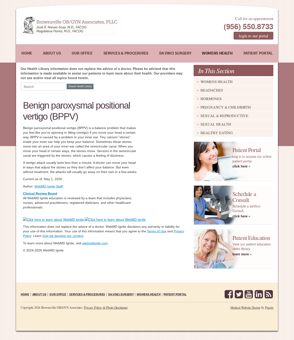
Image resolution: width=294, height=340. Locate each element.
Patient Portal (258, 53)
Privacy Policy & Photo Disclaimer (106, 307)
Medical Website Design (245, 307)
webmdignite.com (95, 243)
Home (26, 53)
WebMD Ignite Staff (48, 186)
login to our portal (253, 35)
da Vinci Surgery (175, 53)
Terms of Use (156, 231)
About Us (52, 53)
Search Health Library (80, 86)
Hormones (211, 98)
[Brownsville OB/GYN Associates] (93, 26)
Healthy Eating (217, 132)
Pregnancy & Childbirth (226, 107)
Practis (269, 307)
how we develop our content (62, 236)
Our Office (82, 53)
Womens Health (217, 53)
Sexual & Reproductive (224, 115)
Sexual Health (216, 124)
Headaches (212, 90)
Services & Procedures (125, 53)
